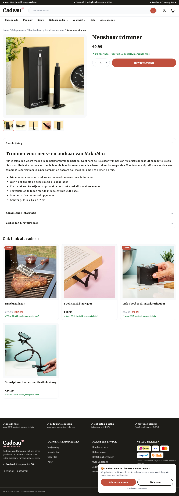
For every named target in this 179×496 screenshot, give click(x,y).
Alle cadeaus (107, 20)
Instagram (22, 471)
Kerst (50, 461)
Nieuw (40, 20)
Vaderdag (52, 456)
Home (6, 30)
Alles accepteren (118, 482)
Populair (28, 20)
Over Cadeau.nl (100, 461)
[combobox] (92, 10)
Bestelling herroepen (103, 456)
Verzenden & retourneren (89, 223)
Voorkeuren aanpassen (137, 488)
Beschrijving (89, 143)
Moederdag (53, 452)
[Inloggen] (164, 10)
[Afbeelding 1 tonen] (8, 125)
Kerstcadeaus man (54, 30)
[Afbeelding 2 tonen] (21, 125)
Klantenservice (100, 447)
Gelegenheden (57, 20)
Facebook (8, 471)
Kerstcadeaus (35, 30)
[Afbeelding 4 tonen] (46, 125)
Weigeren (155, 482)
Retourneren (99, 452)
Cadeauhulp (11, 20)
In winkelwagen (144, 62)
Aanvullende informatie (89, 213)
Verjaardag (53, 447)
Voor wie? (78, 20)
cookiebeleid (121, 475)
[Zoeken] (153, 10)
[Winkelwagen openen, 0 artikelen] (172, 10)
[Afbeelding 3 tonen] (33, 125)
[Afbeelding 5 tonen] (58, 125)
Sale (93, 20)
